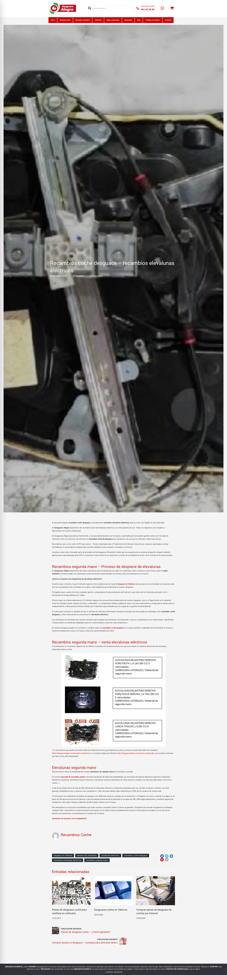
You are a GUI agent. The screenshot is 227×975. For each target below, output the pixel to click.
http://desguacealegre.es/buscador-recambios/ (71, 753)
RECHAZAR (118, 972)
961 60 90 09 (147, 9)
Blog (138, 20)
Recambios (128, 20)
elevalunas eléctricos (110, 855)
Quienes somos (65, 20)
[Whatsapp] (162, 8)
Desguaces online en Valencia (110, 909)
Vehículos (98, 20)
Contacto (168, 20)
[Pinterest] (162, 859)
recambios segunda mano (97, 860)
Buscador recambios (83, 20)
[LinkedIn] (171, 856)
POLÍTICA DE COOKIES (175, 969)
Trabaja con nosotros (152, 20)
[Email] (166, 859)
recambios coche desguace (135, 855)
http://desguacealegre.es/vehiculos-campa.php (135, 753)
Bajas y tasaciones (113, 20)
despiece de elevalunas (87, 855)
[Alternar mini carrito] (172, 8)
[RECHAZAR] (224, 969)
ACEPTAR (109, 972)
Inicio (53, 20)
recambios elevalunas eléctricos (67, 860)
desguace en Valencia (63, 855)
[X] (166, 856)
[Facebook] (162, 856)
